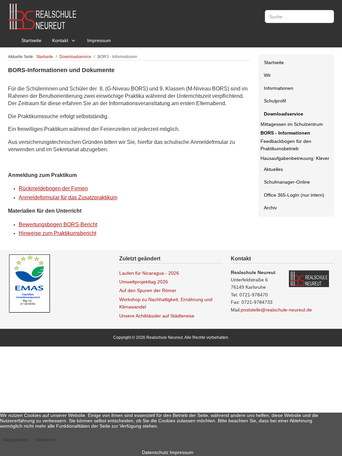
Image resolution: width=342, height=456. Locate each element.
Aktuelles (273, 169)
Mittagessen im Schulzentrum (292, 124)
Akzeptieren (15, 439)
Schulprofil (275, 100)
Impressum (181, 452)
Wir (267, 75)
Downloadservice (283, 114)
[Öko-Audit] (29, 283)
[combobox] (299, 16)
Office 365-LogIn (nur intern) (294, 195)
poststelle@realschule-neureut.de (276, 309)
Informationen (278, 88)
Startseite (274, 62)
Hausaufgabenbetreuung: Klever (295, 158)
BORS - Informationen (285, 133)
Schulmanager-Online (287, 182)
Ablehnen (45, 439)
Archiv (270, 207)
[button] (328, 75)
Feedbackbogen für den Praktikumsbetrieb (286, 145)
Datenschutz (155, 452)
